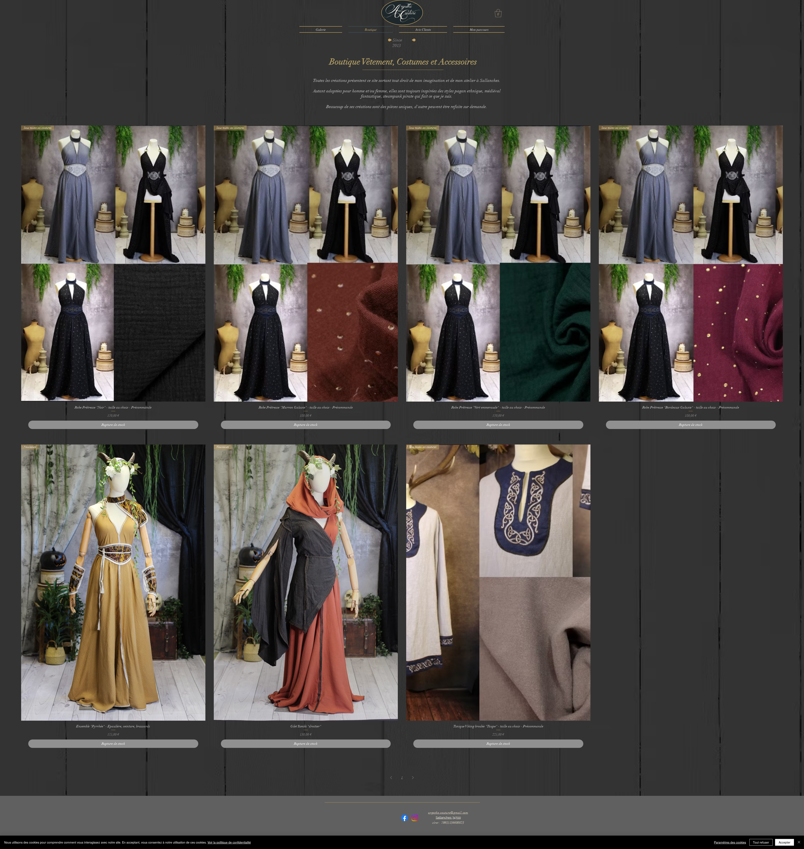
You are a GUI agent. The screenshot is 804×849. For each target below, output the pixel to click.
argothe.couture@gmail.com (448, 812)
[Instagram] (414, 817)
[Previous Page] (391, 777)
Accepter (784, 842)
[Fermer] (798, 842)
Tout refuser (761, 842)
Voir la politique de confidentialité (229, 842)
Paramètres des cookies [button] (730, 842)
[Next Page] (412, 777)
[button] (498, 13)
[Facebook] (404, 817)
